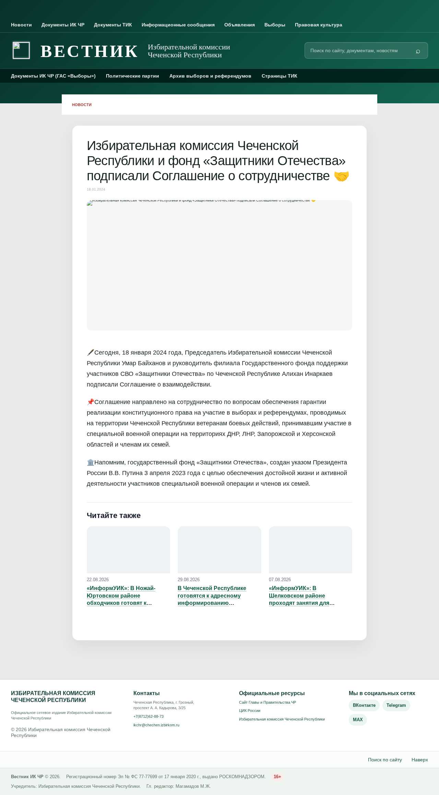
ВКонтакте (364, 705)
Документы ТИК (113, 24)
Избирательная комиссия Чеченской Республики (282, 719)
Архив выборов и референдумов (210, 76)
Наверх (420, 759)
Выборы (274, 24)
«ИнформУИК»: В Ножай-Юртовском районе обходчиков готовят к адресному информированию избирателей (128, 603)
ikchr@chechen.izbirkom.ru (156, 725)
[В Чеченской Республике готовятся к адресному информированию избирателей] (219, 549)
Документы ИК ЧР (62, 24)
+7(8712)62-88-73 (148, 716)
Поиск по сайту (385, 759)
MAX (358, 719)
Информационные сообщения (178, 24)
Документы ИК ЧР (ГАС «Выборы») (53, 76)
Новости (21, 24)
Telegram (396, 705)
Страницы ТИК (279, 76)
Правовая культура (318, 24)
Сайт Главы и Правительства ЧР (267, 702)
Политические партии (132, 76)
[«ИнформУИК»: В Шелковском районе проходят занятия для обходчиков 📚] (310, 549)
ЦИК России (249, 710)
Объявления (239, 24)
